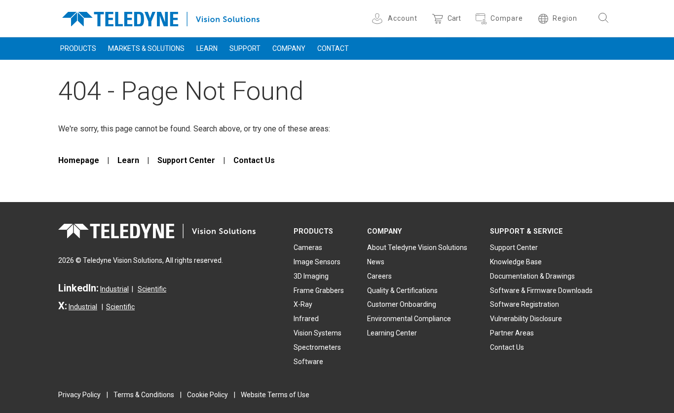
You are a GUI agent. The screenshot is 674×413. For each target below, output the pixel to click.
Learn (207, 48)
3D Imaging (311, 276)
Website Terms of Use (275, 395)
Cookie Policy (207, 395)
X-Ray (303, 304)
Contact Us (254, 160)
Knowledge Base (516, 262)
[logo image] (160, 17)
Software (308, 362)
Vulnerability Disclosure (526, 319)
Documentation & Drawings (532, 276)
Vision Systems (317, 333)
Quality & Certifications (402, 290)
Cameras (308, 247)
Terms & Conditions (143, 395)
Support (245, 48)
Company (288, 48)
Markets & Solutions (146, 48)
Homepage (78, 160)
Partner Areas (512, 333)
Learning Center (392, 333)
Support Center (186, 160)
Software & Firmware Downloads (541, 290)
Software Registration (524, 304)
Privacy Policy (79, 395)
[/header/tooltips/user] (378, 18)
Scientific (152, 289)
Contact (333, 48)
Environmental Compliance (409, 319)
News (375, 262)
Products (78, 48)
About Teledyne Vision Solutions (417, 247)
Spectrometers (317, 347)
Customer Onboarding (401, 304)
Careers (379, 276)
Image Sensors (317, 262)
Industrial (114, 289)
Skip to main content (337, 8)
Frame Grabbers (319, 290)
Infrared (306, 319)
